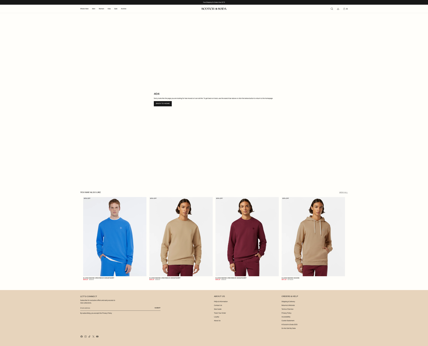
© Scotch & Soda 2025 (289, 324)
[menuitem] (84, 8)
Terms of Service (287, 309)
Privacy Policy (286, 313)
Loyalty (216, 317)
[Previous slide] (86, 236)
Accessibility (286, 317)
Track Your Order (220, 313)
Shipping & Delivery (288, 302)
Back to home (163, 103)
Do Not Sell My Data (289, 328)
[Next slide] (143, 236)
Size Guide (217, 309)
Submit (157, 308)
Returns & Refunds (288, 305)
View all (343, 192)
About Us (217, 321)
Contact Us (218, 305)
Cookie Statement (288, 321)
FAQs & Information (221, 302)
